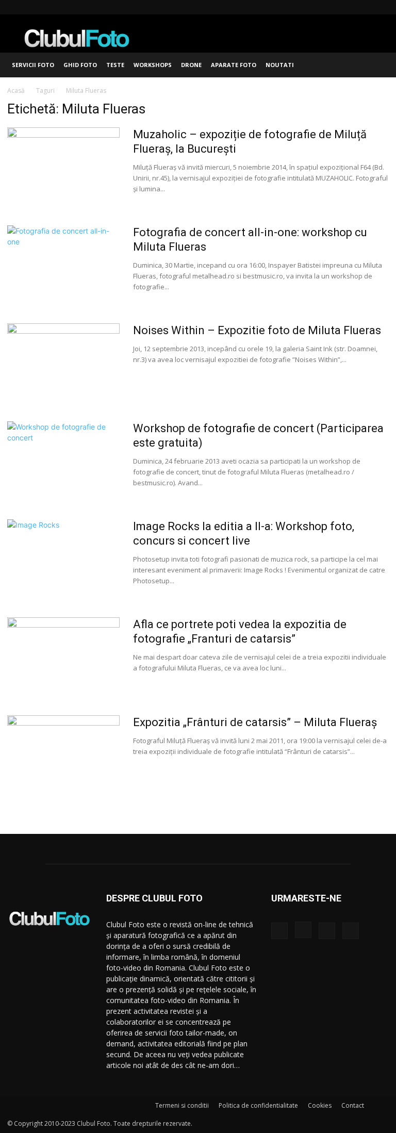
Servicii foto (33, 65)
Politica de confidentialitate (258, 1105)
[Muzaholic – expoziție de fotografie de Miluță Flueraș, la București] (63, 166)
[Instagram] (347, 7)
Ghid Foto (80, 65)
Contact (352, 1105)
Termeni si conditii (182, 1105)
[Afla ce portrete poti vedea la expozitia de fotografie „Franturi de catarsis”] (63, 656)
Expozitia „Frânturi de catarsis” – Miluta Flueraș (255, 722)
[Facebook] (330, 7)
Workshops (153, 65)
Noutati (280, 65)
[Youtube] (381, 7)
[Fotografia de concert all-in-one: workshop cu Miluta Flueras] (63, 264)
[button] (376, 65)
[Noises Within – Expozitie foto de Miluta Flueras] (63, 362)
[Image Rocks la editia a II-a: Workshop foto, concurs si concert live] (63, 558)
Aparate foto (233, 65)
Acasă (16, 90)
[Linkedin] (364, 7)
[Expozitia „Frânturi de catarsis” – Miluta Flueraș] (63, 754)
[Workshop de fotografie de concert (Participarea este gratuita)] (63, 460)
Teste (115, 65)
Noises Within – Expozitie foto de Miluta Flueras (257, 330)
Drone (191, 65)
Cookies (320, 1105)
